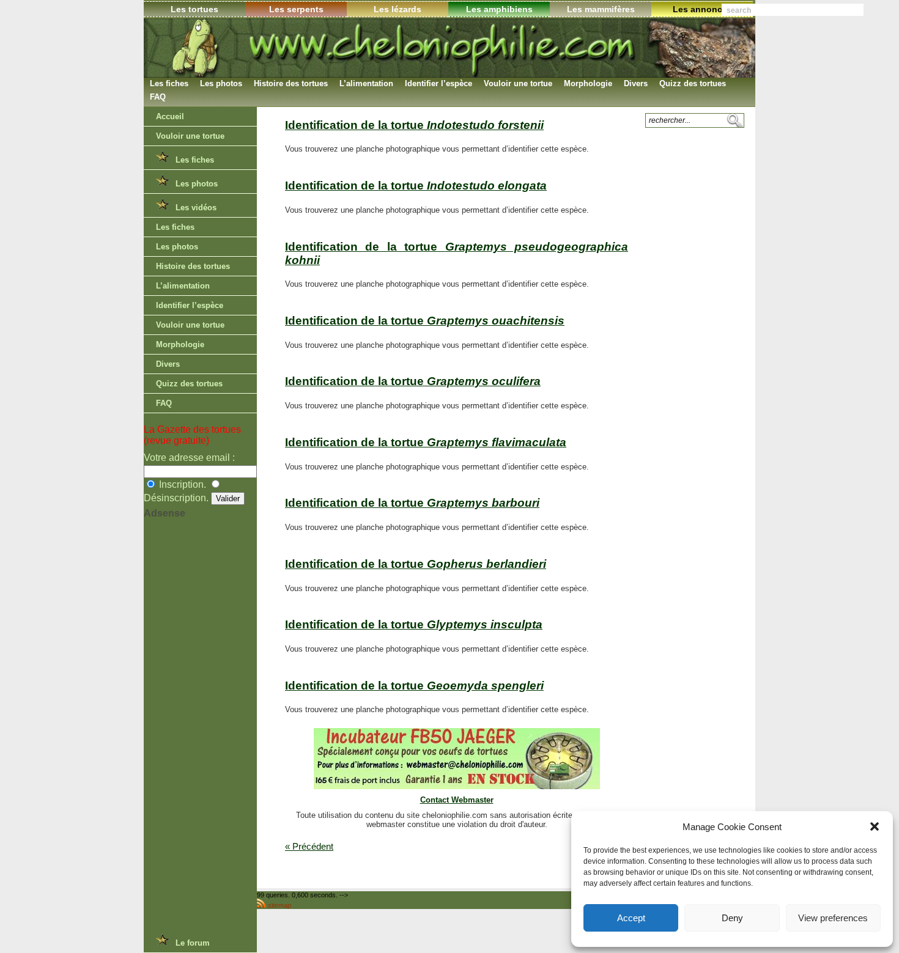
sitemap (279, 905)
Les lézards (397, 9)
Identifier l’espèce (438, 83)
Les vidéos (193, 207)
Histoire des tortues (291, 83)
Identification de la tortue (414, 125)
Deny (732, 918)
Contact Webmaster (457, 799)
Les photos (221, 83)
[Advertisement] (193, 733)
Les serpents (296, 9)
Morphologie (588, 83)
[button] (874, 826)
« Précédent (309, 846)
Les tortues (194, 9)
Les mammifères (601, 9)
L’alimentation (366, 83)
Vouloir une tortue (518, 83)
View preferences (833, 918)
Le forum (190, 942)
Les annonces (702, 9)
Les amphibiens (499, 9)
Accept (631, 918)
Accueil (170, 116)
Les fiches (169, 83)
